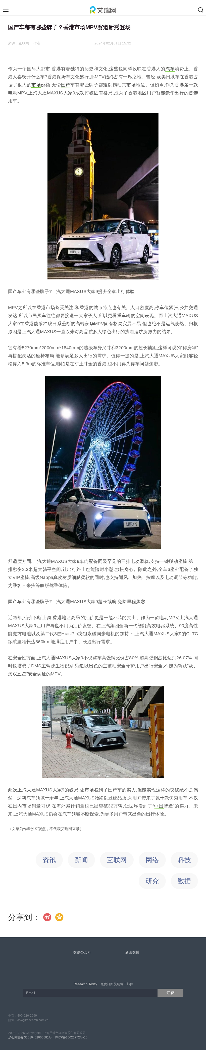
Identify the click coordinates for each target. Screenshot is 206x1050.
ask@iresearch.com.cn (32, 1020)
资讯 (49, 860)
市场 (36, 84)
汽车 (170, 68)
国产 (65, 84)
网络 (152, 860)
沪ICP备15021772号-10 (71, 1037)
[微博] (47, 917)
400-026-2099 (27, 1015)
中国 (159, 805)
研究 (152, 881)
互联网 (117, 860)
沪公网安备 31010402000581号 (30, 1037)
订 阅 (171, 993)
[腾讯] (59, 917)
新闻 (81, 860)
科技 (184, 860)
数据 (184, 881)
